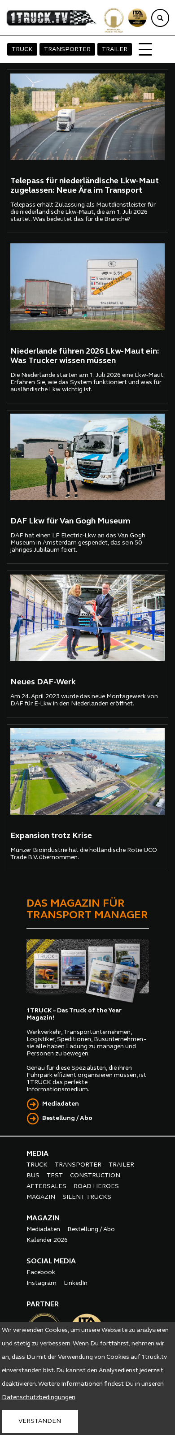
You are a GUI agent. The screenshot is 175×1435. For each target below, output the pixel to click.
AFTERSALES (46, 1186)
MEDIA (37, 1154)
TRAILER (114, 49)
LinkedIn (76, 1283)
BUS (32, 1175)
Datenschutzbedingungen (38, 1397)
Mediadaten (60, 1104)
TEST (55, 1175)
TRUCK (22, 49)
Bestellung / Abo (67, 1118)
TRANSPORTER (67, 49)
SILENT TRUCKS (86, 1197)
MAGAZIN (40, 1197)
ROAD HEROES (96, 1186)
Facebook (40, 1272)
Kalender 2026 (47, 1240)
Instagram (41, 1283)
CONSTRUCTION (95, 1175)
